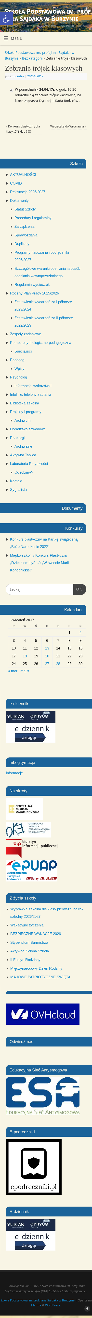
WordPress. (53, 1305)
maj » (24, 671)
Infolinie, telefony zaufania (30, 394)
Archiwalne (23, 446)
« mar (12, 671)
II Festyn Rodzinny (25, 960)
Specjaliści (23, 351)
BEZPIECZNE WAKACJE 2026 (35, 934)
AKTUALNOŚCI (23, 174)
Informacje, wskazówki (32, 386)
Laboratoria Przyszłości (29, 463)
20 (47, 656)
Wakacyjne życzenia (26, 925)
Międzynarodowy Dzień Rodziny (36, 968)
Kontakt (16, 481)
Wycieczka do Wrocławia (68, 126)
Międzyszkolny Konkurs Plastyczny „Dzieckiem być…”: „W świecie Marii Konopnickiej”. (39, 562)
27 (47, 664)
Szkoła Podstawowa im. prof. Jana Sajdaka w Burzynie (48, 14)
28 (58, 664)
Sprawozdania (25, 235)
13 (47, 648)
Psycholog (18, 377)
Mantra (36, 1305)
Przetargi (17, 438)
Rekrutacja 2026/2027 (27, 192)
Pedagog (17, 360)
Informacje (14, 773)
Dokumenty (19, 200)
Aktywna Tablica (23, 455)
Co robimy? (23, 472)
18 (25, 656)
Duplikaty (21, 244)
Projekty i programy (25, 412)
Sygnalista (18, 489)
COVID (16, 183)
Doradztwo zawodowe (28, 429)
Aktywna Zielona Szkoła (29, 951)
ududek (18, 76)
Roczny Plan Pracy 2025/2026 (34, 293)
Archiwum (22, 420)
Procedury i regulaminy (33, 218)
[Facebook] (86, 10)
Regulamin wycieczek (32, 284)
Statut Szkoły (25, 209)
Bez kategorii (32, 58)
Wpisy (19, 368)
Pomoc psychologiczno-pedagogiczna (40, 342)
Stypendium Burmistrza (29, 942)
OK (77, 589)
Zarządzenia (24, 226)
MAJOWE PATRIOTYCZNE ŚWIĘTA (40, 977)
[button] (6, 18)
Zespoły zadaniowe (25, 334)
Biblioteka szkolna (24, 403)
